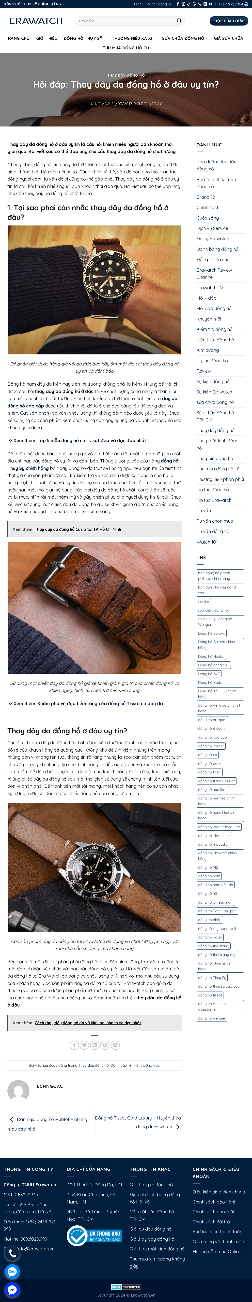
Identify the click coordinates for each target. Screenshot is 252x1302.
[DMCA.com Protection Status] (126, 1286)
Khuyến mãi (209, 319)
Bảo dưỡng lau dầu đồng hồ (216, 165)
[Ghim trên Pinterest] (105, 1045)
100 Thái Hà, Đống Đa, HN (94, 1185)
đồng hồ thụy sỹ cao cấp (219, 986)
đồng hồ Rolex (210, 937)
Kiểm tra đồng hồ (215, 329)
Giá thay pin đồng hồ (151, 1185)
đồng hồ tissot (210, 995)
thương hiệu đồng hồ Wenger (215, 621)
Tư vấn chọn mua (215, 521)
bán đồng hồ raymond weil (217, 590)
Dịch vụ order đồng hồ (153, 4)
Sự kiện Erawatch (214, 392)
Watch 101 (207, 542)
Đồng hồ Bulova (211, 633)
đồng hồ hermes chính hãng (216, 801)
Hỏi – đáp (207, 298)
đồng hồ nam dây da (215, 884)
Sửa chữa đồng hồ (183, 38)
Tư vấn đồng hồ (213, 531)
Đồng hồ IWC (209, 674)
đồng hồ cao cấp (212, 737)
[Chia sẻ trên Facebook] (74, 1045)
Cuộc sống (208, 218)
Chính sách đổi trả (211, 1222)
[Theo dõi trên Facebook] (178, 4)
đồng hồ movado (212, 844)
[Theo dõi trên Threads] (194, 4)
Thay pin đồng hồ (215, 458)
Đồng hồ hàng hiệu (213, 665)
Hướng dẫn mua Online (217, 1251)
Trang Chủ (18, 38)
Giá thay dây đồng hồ (152, 1239)
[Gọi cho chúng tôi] (200, 4)
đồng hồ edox (209, 763)
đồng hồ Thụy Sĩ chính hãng (216, 966)
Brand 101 (207, 197)
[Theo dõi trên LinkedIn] (205, 4)
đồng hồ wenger (212, 1018)
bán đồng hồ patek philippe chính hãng (214, 576)
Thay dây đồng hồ (126, 75)
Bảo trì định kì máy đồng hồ (216, 183)
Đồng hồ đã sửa (213, 259)
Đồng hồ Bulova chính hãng (216, 644)
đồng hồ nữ (207, 893)
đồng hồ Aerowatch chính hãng (219, 708)
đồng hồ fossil (209, 772)
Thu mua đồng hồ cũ (126, 47)
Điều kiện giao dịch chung (219, 1192)
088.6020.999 (33, 1239)
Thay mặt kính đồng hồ (217, 444)
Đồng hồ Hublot (211, 656)
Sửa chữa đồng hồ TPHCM (215, 416)
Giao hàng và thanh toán (218, 1242)
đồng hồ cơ (207, 754)
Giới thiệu (46, 38)
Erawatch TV (210, 288)
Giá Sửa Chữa (228, 38)
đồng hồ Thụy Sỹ (212, 977)
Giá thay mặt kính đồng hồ (157, 1249)
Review (204, 371)
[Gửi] (179, 21)
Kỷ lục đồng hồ (212, 361)
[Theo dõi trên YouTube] (210, 4)
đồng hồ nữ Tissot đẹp (85, 440)
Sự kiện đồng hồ (213, 381)
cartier (203, 601)
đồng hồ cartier (211, 746)
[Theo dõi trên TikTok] (188, 4)
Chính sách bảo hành (214, 1202)
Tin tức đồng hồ (213, 489)
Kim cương (208, 350)
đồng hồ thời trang (213, 946)
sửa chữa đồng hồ (215, 402)
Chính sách (208, 207)
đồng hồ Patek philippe (217, 911)
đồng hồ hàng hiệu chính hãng (218, 815)
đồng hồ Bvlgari (211, 728)
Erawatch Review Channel (214, 273)
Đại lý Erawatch (213, 238)
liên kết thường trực (144, 1065)
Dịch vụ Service (212, 228)
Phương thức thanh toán (217, 1231)
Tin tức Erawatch (214, 500)
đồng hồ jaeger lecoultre (219, 827)
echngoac (152, 103)
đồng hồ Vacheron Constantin (214, 1006)
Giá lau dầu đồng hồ (151, 1229)
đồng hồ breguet (212, 719)
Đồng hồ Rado (210, 682)
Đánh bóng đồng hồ (217, 249)
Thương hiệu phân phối (220, 479)
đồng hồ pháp (209, 919)
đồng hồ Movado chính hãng (217, 856)
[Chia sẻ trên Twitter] (84, 1045)
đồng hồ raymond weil (217, 928)
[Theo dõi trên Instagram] (183, 4)
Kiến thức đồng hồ (215, 340)
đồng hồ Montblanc (214, 835)
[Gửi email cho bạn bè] (94, 1045)
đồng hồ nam (209, 876)
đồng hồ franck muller (216, 781)
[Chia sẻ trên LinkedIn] (115, 1045)
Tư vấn (204, 510)
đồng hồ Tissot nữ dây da (135, 703)
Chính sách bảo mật (214, 1212)
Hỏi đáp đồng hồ (214, 308)
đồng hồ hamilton (212, 789)
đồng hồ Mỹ (208, 867)
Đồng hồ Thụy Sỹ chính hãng (217, 694)
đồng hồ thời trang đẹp (217, 954)
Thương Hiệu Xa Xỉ (132, 38)
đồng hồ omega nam (216, 902)
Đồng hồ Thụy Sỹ (83, 38)
